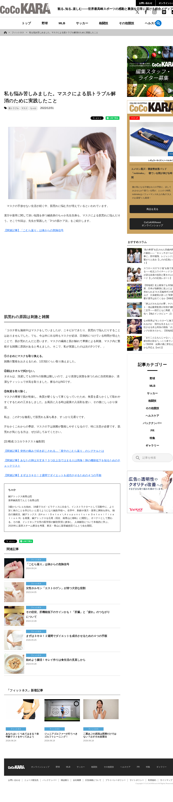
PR (152, 430)
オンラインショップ (40, 767)
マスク (24, 108)
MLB (62, 23)
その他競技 (126, 23)
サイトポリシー (137, 780)
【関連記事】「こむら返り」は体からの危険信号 (34, 230)
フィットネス (18, 32)
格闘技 (103, 23)
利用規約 (152, 780)
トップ (26, 23)
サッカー (82, 23)
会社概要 (77, 780)
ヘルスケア (152, 23)
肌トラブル (14, 108)
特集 (152, 438)
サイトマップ (166, 780)
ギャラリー (152, 445)
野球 (45, 23)
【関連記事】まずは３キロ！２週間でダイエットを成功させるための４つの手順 (52, 475)
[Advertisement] (58, 64)
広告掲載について (93, 780)
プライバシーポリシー (115, 780)
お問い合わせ (145, 3)
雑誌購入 (65, 780)
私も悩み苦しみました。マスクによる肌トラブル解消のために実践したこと (63, 32)
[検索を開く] (158, 23)
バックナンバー (152, 423)
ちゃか (33, 108)
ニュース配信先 (31, 780)
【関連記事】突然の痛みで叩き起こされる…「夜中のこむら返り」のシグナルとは (54, 450)
